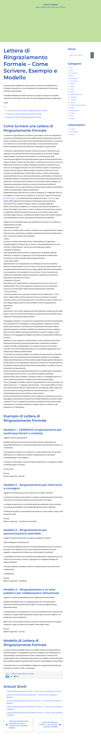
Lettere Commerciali (76, 94)
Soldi (71, 116)
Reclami (72, 108)
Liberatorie (73, 97)
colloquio (51, 198)
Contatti (72, 129)
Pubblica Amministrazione (78, 105)
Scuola (72, 113)
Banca (72, 76)
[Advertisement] (50, 27)
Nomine (72, 102)
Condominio (73, 78)
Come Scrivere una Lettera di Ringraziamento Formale (27, 110)
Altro (71, 70)
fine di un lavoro (10, 198)
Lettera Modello (50, 5)
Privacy (72, 134)
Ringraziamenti (74, 110)
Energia (72, 86)
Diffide (72, 84)
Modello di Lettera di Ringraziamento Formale (24, 117)
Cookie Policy (74, 132)
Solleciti (72, 118)
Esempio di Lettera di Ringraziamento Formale (24, 114)
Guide (72, 89)
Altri (71, 68)
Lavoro (72, 92)
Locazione (73, 100)
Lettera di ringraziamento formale (22, 674)
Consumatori (74, 81)
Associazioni (74, 73)
